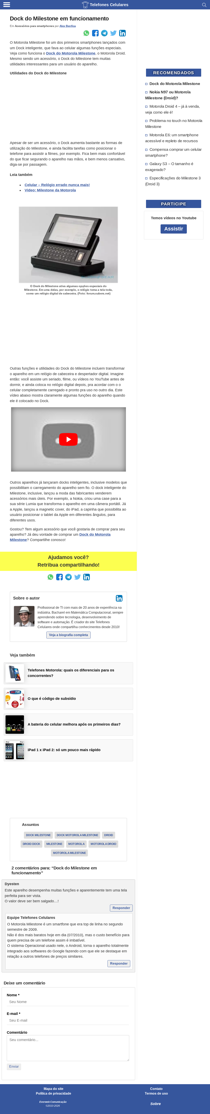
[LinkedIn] (119, 598)
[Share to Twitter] (113, 33)
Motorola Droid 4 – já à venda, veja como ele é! (172, 109)
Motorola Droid (103, 844)
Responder (121, 908)
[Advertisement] (68, 108)
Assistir (173, 229)
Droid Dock (31, 844)
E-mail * (13, 1014)
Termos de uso (156, 1093)
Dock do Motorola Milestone (70, 53)
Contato (156, 1089)
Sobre (155, 1104)
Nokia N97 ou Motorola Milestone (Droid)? (168, 95)
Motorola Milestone (69, 853)
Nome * (13, 995)
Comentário (17, 1032)
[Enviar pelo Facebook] (95, 33)
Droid (108, 835)
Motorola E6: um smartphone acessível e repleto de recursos (172, 138)
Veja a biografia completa (68, 635)
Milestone (54, 844)
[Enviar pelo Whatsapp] (86, 33)
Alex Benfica (67, 26)
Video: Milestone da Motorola (50, 190)
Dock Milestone (38, 835)
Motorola (76, 844)
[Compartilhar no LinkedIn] (122, 33)
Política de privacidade (53, 1093)
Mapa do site (53, 1089)
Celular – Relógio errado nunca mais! (57, 185)
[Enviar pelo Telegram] (104, 33)
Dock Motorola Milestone (77, 835)
